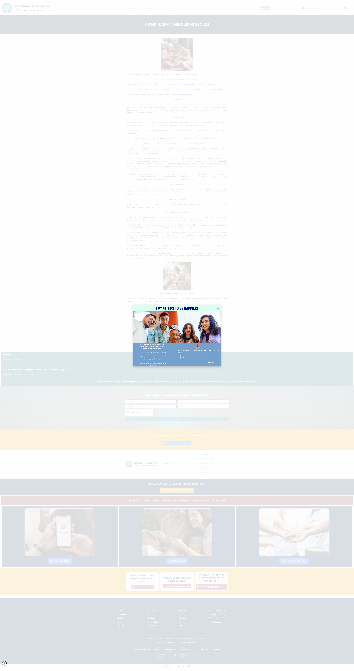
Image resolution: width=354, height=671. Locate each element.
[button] (218, 307)
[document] (177, 335)
